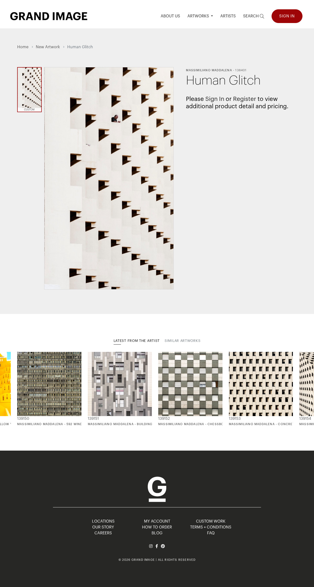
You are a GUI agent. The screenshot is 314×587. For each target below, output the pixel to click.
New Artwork (48, 47)
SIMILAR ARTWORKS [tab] (182, 341)
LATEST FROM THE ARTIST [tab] (137, 341)
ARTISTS (228, 16)
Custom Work (210, 521)
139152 (164, 418)
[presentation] (20, 389)
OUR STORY (103, 527)
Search (251, 16)
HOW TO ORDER (157, 527)
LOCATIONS (103, 521)
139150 (23, 418)
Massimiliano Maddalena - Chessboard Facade (201, 424)
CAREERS (103, 533)
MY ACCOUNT (157, 521)
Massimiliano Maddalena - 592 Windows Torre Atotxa (67, 424)
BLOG (157, 533)
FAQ (211, 533)
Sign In (287, 16)
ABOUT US (170, 16)
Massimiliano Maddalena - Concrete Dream (269, 424)
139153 (235, 418)
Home (22, 47)
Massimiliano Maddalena (209, 70)
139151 (93, 418)
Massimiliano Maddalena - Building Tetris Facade (133, 424)
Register (244, 99)
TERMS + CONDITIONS (210, 527)
